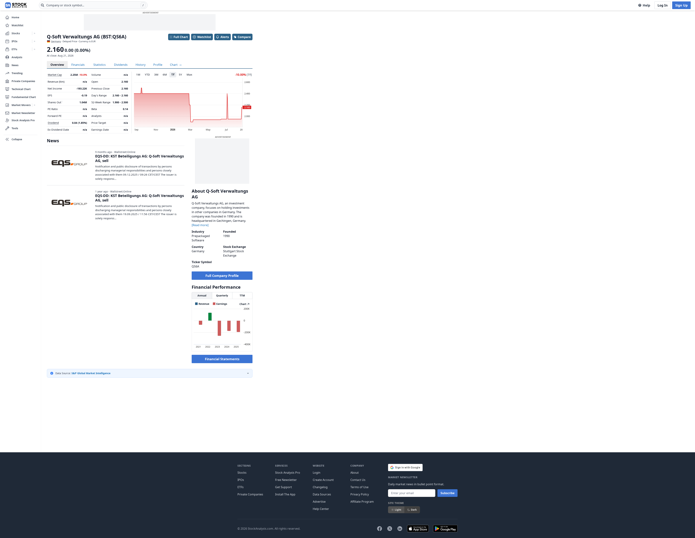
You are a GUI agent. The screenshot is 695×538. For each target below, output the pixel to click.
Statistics (99, 65)
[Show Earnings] (220, 304)
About (354, 473)
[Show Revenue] (202, 304)
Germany (56, 41)
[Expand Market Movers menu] (34, 105)
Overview (57, 65)
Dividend (53, 122)
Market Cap (55, 74)
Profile (157, 65)
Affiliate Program (362, 502)
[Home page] (15, 5)
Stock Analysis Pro (287, 473)
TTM (242, 295)
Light (398, 509)
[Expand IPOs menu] (34, 41)
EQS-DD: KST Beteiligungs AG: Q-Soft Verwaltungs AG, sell (139, 158)
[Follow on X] (390, 528)
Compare (244, 37)
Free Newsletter (286, 480)
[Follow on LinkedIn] (400, 528)
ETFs (240, 487)
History (141, 65)
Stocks (242, 473)
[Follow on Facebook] (379, 528)
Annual (201, 295)
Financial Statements (222, 359)
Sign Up (681, 5)
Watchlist (204, 37)
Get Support (283, 487)
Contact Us (357, 480)
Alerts (224, 37)
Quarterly (222, 295)
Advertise (319, 502)
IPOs (240, 480)
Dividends (121, 65)
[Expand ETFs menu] (34, 49)
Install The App (285, 494)
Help (646, 5)
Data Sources (322, 494)
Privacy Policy (359, 494)
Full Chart (181, 37)
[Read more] (200, 225)
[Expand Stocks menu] (34, 33)
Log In (663, 5)
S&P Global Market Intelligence (90, 373)
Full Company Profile (222, 275)
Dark (414, 509)
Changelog (320, 487)
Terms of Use (359, 487)
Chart (174, 65)
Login (316, 473)
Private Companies (250, 494)
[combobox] (93, 5)
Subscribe (447, 493)
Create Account (323, 480)
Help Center (321, 509)
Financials (78, 65)
